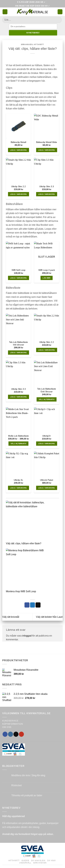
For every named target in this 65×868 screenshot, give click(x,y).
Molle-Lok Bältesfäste (18, 436)
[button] (5, 11)
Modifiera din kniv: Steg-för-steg (28, 775)
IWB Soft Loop (18, 270)
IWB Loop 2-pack (46, 270)
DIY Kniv (51, 861)
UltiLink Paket (46, 480)
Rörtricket (16, 785)
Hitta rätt (39, 44)
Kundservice (10, 721)
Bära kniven (27, 44)
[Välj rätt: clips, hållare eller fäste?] (26, 521)
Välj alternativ (46, 399)
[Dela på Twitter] (32, 605)
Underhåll (25, 863)
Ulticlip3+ (46, 436)
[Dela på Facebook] (26, 605)
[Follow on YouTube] (21, 734)
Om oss (6, 727)
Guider (25, 861)
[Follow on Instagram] (10, 734)
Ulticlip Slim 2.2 (18, 186)
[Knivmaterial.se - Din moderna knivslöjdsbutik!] (32, 11)
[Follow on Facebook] (5, 734)
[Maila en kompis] (38, 605)
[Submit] (58, 20)
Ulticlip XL (18, 480)
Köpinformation (12, 724)
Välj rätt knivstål (10, 617)
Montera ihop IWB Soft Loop (21, 591)
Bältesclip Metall (18, 142)
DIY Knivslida (38, 861)
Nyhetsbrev (33, 33)
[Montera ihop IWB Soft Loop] (26, 569)
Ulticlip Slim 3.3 (46, 186)
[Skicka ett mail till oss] (15, 734)
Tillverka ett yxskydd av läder (26, 795)
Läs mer (46, 278)
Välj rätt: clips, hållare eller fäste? (23, 543)
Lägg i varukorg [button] (18, 150)
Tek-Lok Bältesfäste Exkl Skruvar (46, 390)
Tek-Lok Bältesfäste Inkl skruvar (18, 343)
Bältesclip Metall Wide (46, 142)
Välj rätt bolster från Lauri (49, 617)
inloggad (27, 635)
